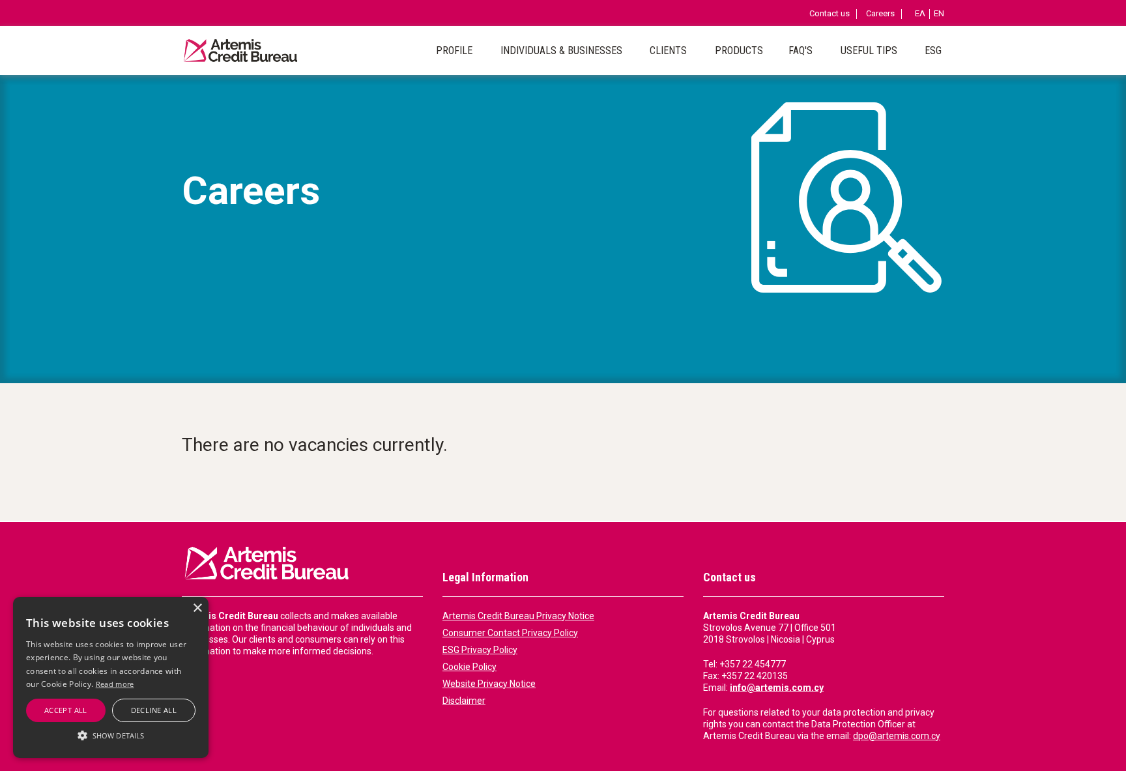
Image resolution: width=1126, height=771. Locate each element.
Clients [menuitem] (668, 50)
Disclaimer (463, 700)
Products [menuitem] (739, 50)
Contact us (829, 13)
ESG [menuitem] (933, 50)
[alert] (111, 677)
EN (939, 13)
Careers (880, 13)
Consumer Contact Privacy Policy (510, 633)
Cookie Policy (469, 667)
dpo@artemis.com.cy (896, 736)
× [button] (197, 608)
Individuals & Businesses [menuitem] (561, 50)
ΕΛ (920, 13)
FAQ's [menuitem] (800, 50)
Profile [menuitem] (454, 50)
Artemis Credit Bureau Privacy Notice (518, 616)
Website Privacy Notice (489, 683)
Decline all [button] (154, 710)
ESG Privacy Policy (479, 650)
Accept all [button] (65, 710)
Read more (115, 684)
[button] (110, 735)
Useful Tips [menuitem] (869, 50)
